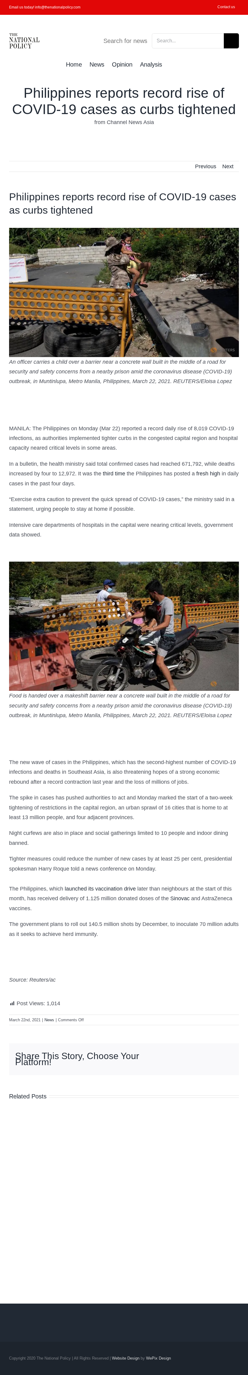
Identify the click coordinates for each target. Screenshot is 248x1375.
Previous (205, 166)
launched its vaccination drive (100, 889)
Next (227, 166)
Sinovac (180, 898)
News (49, 1020)
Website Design (125, 1358)
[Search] (172, 64)
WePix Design (158, 1358)
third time (114, 474)
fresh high (208, 474)
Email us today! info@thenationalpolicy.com (44, 7)
